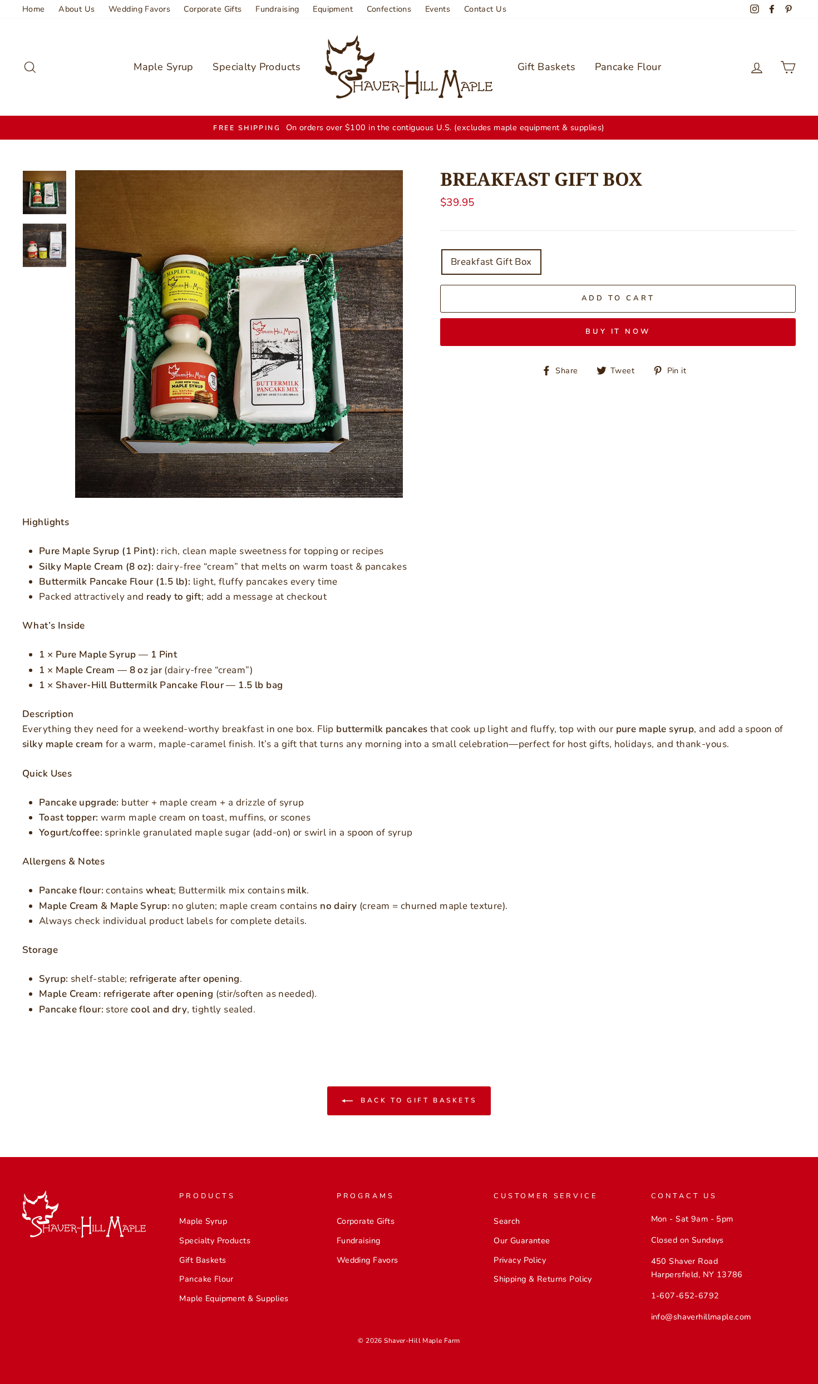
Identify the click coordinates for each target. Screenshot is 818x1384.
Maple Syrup (164, 66)
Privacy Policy (520, 1260)
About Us (76, 8)
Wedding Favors (139, 8)
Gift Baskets (546, 66)
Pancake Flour (628, 66)
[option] (409, 127)
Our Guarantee (522, 1240)
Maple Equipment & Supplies (233, 1298)
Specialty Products (256, 66)
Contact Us (485, 8)
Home (33, 8)
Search (507, 1221)
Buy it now (618, 332)
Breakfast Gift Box (491, 261)
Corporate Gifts (213, 8)
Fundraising (277, 8)
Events (438, 8)
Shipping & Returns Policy (543, 1278)
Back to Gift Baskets (417, 1100)
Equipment (333, 8)
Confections (389, 8)
